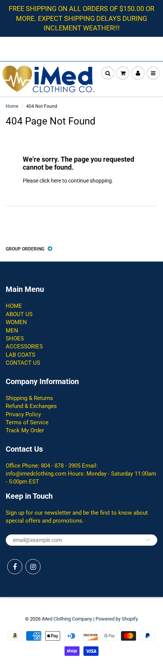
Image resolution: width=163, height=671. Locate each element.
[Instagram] (33, 566)
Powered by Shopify (117, 619)
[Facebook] (14, 566)
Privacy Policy (23, 414)
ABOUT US (19, 314)
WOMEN (16, 322)
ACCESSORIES (24, 346)
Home (12, 106)
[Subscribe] (147, 540)
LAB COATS (20, 354)
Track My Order (25, 430)
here (56, 181)
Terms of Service (27, 422)
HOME (14, 305)
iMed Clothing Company (67, 619)
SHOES (15, 338)
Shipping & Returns (29, 398)
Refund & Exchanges (31, 406)
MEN (12, 330)
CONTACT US (23, 362)
